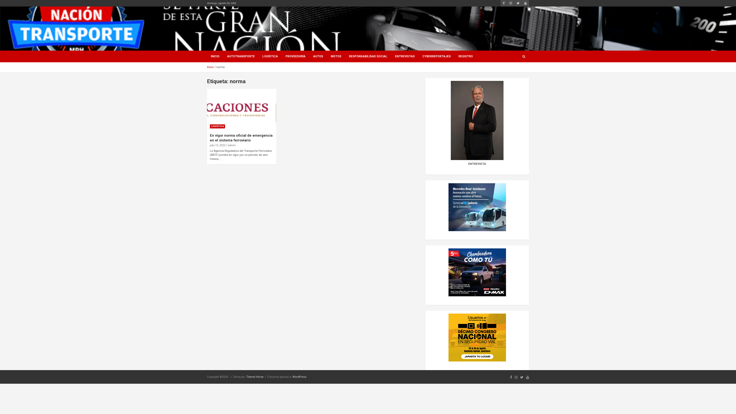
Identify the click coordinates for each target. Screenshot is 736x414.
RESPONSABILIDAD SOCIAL (368, 56)
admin (232, 145)
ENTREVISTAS (405, 56)
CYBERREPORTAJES (436, 56)
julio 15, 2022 (218, 145)
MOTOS (336, 56)
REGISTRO (465, 56)
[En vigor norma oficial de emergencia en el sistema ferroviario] (241, 110)
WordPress (299, 377)
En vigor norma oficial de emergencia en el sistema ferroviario (241, 137)
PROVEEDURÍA (296, 56)
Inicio (215, 56)
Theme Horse (255, 377)
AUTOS (318, 56)
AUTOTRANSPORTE (241, 56)
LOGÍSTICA (270, 56)
